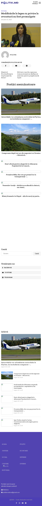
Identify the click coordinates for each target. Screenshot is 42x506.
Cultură (5, 464)
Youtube (8, 272)
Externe (23, 457)
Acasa (4, 444)
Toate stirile (35, 2)
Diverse (23, 464)
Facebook (8, 267)
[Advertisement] (21, 223)
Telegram (8, 277)
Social (4, 11)
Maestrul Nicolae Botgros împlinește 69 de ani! (7, 75)
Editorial (6, 470)
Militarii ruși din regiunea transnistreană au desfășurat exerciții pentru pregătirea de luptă (28, 75)
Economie (24, 451)
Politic (22, 444)
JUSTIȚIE (5, 451)
